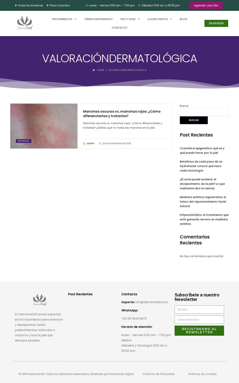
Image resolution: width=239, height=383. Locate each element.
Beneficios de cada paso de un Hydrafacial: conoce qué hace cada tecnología (201, 166)
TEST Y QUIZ (128, 19)
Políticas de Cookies (202, 374)
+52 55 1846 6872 (134, 318)
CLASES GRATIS (158, 19)
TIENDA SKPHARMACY (98, 19)
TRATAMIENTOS (62, 19)
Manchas (23, 141)
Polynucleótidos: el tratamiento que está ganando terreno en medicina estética (204, 219)
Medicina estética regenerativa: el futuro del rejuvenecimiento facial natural (203, 201)
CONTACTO (119, 28)
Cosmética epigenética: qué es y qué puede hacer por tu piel (202, 150)
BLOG (183, 19)
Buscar (184, 106)
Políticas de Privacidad (158, 374)
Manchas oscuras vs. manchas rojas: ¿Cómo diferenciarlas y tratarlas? (122, 113)
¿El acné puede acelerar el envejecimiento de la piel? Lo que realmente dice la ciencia (202, 183)
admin (90, 143)
